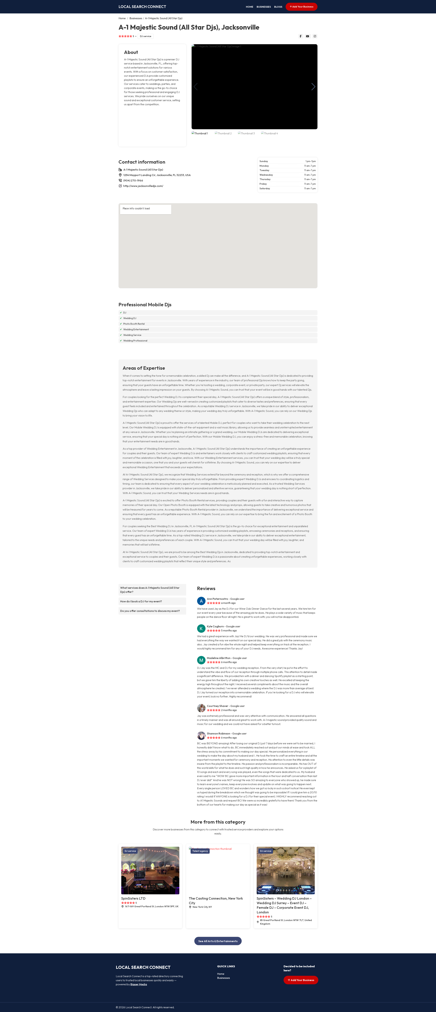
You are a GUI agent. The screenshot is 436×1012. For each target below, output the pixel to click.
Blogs (278, 6)
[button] (313, 86)
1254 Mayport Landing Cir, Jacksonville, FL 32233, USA (157, 175)
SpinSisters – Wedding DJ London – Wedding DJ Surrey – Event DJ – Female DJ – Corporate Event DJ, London (284, 905)
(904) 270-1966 (133, 180)
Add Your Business (302, 6)
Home (249, 6)
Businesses (264, 6)
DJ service (145, 36)
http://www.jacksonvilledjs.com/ (143, 186)
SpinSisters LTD (133, 898)
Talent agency (200, 850)
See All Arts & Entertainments (218, 941)
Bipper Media (138, 984)
